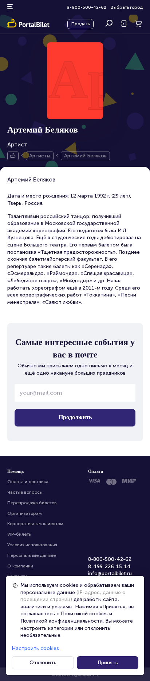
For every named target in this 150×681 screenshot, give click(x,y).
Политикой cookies (84, 614)
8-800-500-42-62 (86, 7)
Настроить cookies (35, 648)
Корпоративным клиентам (35, 523)
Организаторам (24, 513)
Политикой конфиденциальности (61, 621)
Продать (80, 23)
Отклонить (42, 662)
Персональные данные (31, 555)
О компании (20, 566)
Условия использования (32, 544)
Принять (108, 662)
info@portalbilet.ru (110, 573)
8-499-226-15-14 (109, 566)
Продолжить (75, 417)
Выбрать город (127, 7)
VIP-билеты (19, 534)
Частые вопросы (25, 492)
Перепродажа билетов (32, 502)
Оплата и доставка (27, 481)
